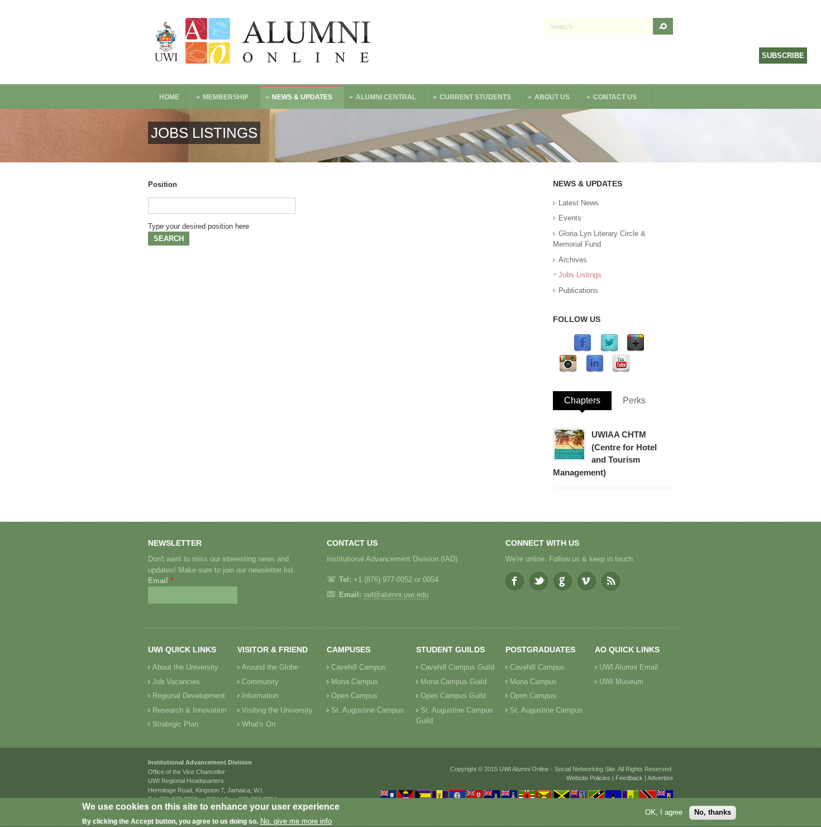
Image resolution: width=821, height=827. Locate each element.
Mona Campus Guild (453, 681)
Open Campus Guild (453, 695)
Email (160, 580)
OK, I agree (663, 812)
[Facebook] (582, 349)
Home (169, 97)
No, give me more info (296, 822)
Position (162, 184)
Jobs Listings (580, 275)
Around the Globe (270, 667)
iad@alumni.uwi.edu (396, 594)
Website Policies (588, 778)
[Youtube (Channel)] (621, 370)
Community (260, 681)
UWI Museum (621, 681)
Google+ (562, 581)
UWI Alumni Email (628, 667)
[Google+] (636, 349)
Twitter (538, 581)
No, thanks (712, 812)
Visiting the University (277, 710)
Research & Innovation (189, 710)
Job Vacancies (176, 681)
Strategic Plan (175, 724)
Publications (578, 290)
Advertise (660, 778)
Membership (220, 98)
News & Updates (296, 98)
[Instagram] (568, 370)
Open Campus (354, 695)
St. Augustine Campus (367, 710)
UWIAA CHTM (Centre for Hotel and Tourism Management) (605, 453)
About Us (546, 98)
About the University (185, 667)
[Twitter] (609, 349)
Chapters (582, 400)
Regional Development (188, 695)
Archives (573, 260)
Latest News (579, 203)
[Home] (263, 42)
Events (570, 218)
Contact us (609, 98)
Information (260, 695)
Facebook (514, 581)
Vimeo (586, 581)
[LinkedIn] (595, 370)
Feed (611, 581)
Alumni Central (380, 98)
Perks (634, 400)
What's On (258, 724)
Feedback (629, 778)
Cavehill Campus (358, 667)
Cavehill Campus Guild (457, 667)
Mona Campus (354, 681)
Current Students (469, 98)
